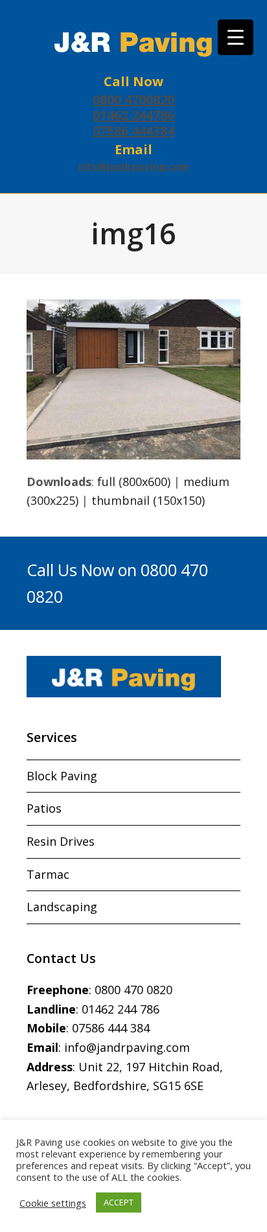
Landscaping (62, 906)
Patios (44, 808)
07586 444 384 (111, 1028)
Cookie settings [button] (52, 1203)
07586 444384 (133, 130)
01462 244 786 (120, 1009)
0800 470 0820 (133, 989)
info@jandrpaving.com (133, 165)
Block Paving (62, 776)
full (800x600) (133, 481)
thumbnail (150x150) (148, 500)
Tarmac (48, 874)
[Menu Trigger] (235, 37)
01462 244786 (133, 115)
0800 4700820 (133, 99)
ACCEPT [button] (119, 1202)
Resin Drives (61, 841)
